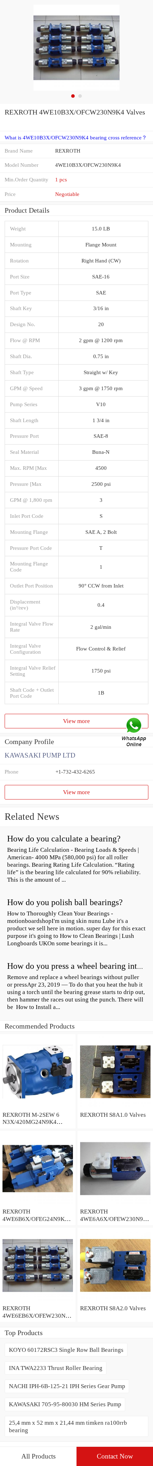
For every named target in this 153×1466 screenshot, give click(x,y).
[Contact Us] (134, 733)
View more (76, 720)
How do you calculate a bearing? (64, 838)
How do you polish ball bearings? (65, 902)
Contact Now (115, 1456)
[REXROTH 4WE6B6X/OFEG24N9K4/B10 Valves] (37, 1203)
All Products (38, 1456)
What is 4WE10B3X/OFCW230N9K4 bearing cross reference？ (76, 137)
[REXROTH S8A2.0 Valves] (115, 1300)
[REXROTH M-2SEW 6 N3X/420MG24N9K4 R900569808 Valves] (37, 1107)
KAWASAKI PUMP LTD (40, 755)
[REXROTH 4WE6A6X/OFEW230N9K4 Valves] (115, 1203)
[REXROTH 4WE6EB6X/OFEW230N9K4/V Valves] (37, 1300)
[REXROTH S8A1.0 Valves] (115, 1107)
